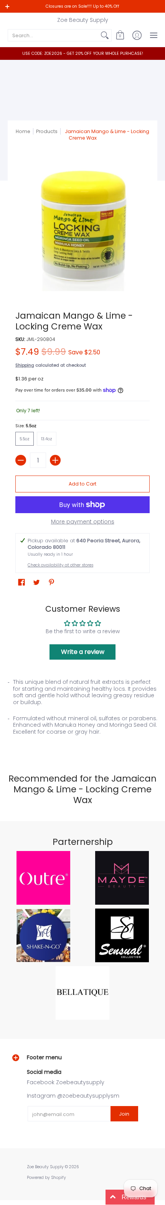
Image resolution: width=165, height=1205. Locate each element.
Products (47, 131)
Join (124, 1114)
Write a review (82, 651)
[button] (120, 35)
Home (23, 131)
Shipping (24, 365)
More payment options (82, 522)
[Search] (104, 35)
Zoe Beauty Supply (82, 20)
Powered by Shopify (46, 1177)
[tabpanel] (82, 712)
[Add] (55, 460)
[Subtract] (20, 460)
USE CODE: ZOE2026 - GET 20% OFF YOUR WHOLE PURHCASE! (82, 53)
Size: (25, 426)
